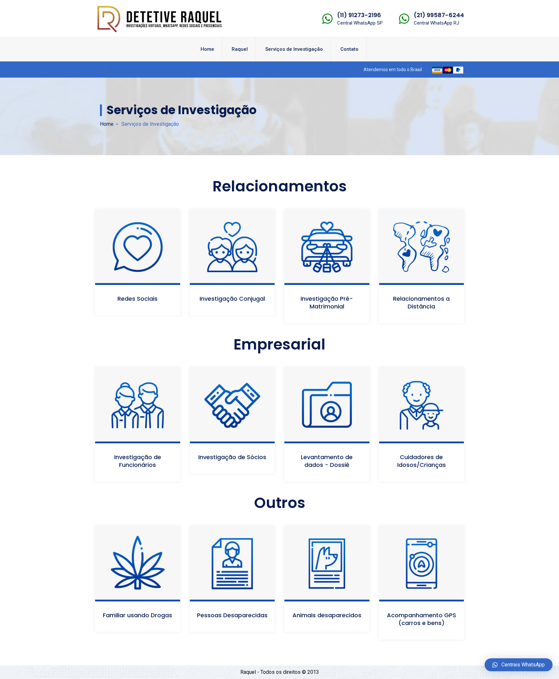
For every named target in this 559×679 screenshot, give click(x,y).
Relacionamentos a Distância (421, 302)
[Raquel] (160, 18)
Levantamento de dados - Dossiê (327, 461)
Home (207, 49)
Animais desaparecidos (326, 615)
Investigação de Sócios (232, 457)
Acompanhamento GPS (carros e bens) (421, 619)
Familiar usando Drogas (137, 615)
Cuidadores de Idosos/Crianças (421, 461)
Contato (349, 49)
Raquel (240, 49)
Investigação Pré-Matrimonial (327, 302)
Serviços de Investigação (294, 49)
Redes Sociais (137, 299)
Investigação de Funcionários (137, 461)
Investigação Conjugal (232, 299)
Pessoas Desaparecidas (232, 615)
